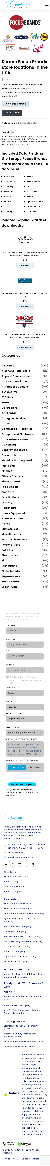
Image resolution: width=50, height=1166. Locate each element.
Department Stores (14, 450)
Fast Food (8, 465)
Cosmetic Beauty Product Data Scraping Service (20, 1035)
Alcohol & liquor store (16, 371)
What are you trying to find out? (22, 739)
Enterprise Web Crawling (16, 876)
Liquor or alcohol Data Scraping (20, 956)
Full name (11, 625)
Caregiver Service (13, 418)
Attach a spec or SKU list (22, 761)
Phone (9, 651)
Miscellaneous (11, 534)
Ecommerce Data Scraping (18, 903)
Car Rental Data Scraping (17, 946)
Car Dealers (9, 407)
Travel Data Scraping (15, 931)
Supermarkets (11, 576)
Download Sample (15, 103)
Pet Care (7, 550)
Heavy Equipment (13, 513)
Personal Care (11, 544)
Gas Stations (10, 497)
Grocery (7, 502)
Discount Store (11, 455)
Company (10, 665)
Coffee (6, 423)
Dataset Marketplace (17, 969)
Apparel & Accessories (16, 376)
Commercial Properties (17, 429)
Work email (12, 639)
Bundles (32, 123)
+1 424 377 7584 (15, 853)
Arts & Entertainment (16, 381)
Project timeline (13, 713)
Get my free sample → (22, 784)
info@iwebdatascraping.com (22, 857)
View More (25, 265)
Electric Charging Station (18, 460)
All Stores (21, 123)
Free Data (8, 492)
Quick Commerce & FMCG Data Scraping (20, 920)
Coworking (9, 444)
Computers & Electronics (18, 434)
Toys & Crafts (11, 581)
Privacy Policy (11, 1158)
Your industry (13, 702)
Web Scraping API (13, 891)
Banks (6, 402)
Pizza (5, 560)
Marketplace (10, 529)
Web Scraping (11, 881)
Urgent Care (10, 587)
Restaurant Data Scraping (17, 926)
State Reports (11, 571)
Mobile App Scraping (14, 886)
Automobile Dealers (15, 386)
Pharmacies (10, 555)
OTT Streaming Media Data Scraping (23, 941)
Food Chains (10, 486)
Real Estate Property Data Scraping (22, 936)
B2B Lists (7, 397)
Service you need (14, 688)
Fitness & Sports (12, 476)
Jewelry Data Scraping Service (19, 1046)
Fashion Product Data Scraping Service (24, 1041)
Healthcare (9, 508)
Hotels (6, 523)
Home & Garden (12, 518)
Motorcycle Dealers (14, 539)
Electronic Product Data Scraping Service (21, 1027)
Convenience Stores (15, 439)
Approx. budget (13, 727)
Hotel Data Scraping (14, 951)
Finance (7, 471)
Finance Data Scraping (16, 961)
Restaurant (9, 565)
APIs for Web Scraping (17, 1005)
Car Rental (9, 413)
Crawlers (9, 991)
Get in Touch (12, 112)
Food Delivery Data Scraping (18, 908)
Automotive (10, 392)
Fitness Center (11, 481)
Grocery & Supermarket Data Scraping (24, 913)
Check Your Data (30, 1158)
